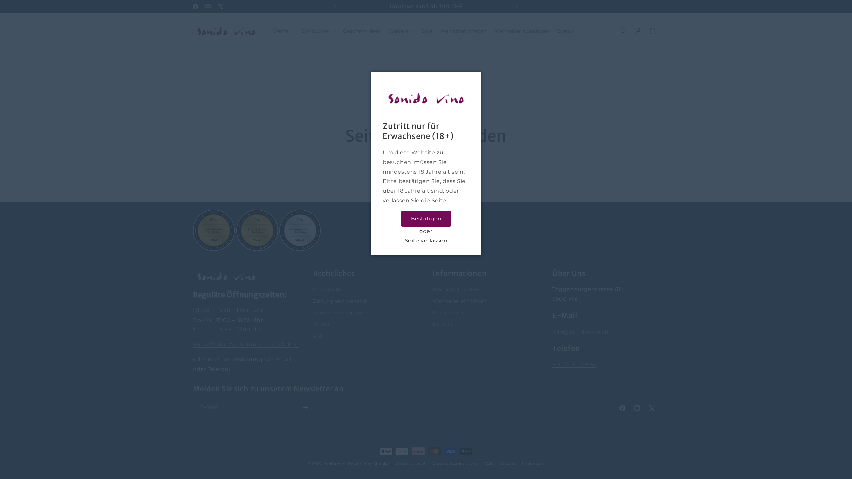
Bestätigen (426, 218)
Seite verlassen (426, 241)
